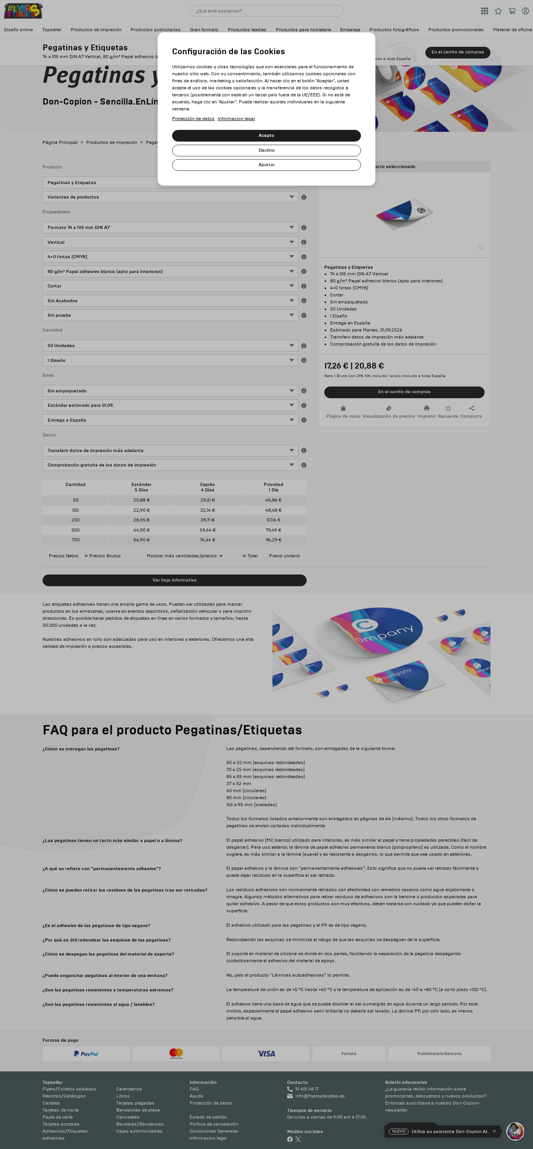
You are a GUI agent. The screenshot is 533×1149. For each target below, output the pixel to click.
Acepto (266, 135)
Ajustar (267, 165)
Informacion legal (236, 119)
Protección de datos (193, 119)
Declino (267, 150)
